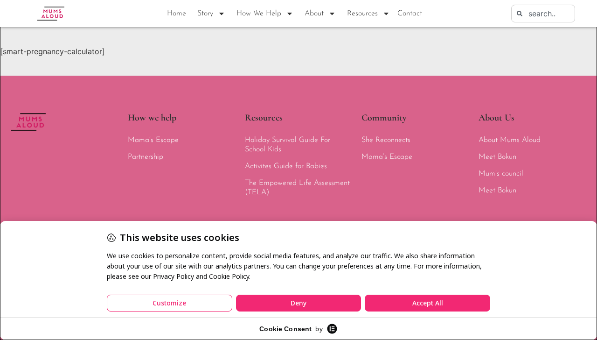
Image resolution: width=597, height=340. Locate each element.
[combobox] (543, 13)
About (314, 13)
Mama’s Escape (153, 140)
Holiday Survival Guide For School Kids (287, 144)
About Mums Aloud (510, 140)
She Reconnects (385, 140)
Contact (409, 13)
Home (176, 13)
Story (205, 13)
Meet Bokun (497, 157)
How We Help (258, 13)
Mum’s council (501, 173)
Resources (362, 13)
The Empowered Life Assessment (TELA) (297, 187)
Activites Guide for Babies (286, 166)
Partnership (145, 157)
